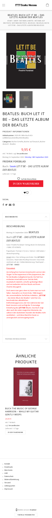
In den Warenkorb (26, 183)
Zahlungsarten (9, 486)
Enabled (33, 510)
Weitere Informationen (15, 339)
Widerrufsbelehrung (11, 479)
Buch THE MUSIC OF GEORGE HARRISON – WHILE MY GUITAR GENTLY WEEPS (22, 411)
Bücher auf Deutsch (31, 141)
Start (9, 21)
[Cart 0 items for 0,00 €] (46, 5)
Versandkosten (22, 154)
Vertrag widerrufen (26, 515)
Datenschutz (8, 476)
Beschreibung (11, 217)
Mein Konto (8, 470)
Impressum (8, 489)
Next (46, 60)
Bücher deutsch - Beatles (23, 23)
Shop (16, 21)
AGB (6, 473)
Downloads (8, 467)
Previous (5, 60)
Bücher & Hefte (26, 21)
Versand (7, 483)
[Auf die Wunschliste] (27, 192)
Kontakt (7, 464)
